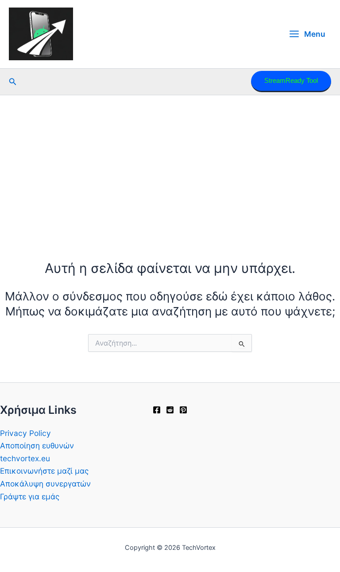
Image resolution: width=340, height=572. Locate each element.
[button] (13, 81)
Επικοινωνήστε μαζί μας (44, 470)
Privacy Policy (25, 433)
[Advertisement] (170, 162)
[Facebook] (157, 410)
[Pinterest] (183, 410)
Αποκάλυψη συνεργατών (45, 483)
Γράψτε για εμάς (29, 496)
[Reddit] (170, 410)
